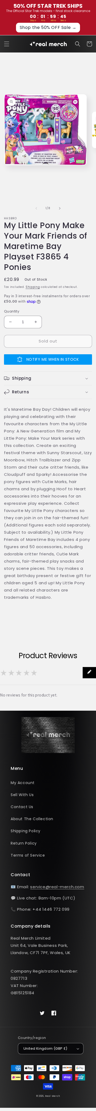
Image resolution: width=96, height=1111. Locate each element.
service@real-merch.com (57, 887)
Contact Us (22, 806)
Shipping (33, 287)
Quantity (11, 311)
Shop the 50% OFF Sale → (48, 27)
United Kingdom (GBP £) (45, 1048)
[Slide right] (60, 208)
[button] (7, 44)
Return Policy (24, 843)
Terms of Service (28, 855)
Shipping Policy (26, 831)
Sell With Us (22, 794)
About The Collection (32, 819)
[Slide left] (36, 208)
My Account (23, 782)
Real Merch (52, 1096)
